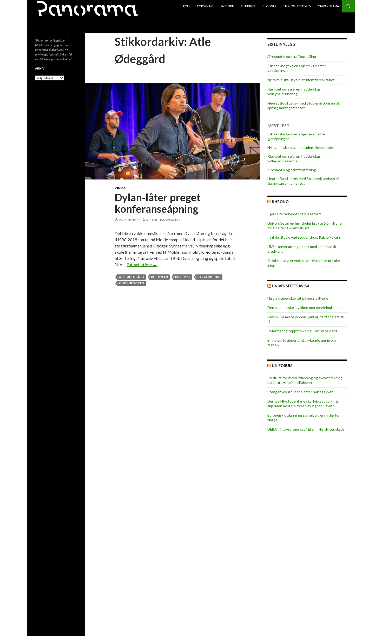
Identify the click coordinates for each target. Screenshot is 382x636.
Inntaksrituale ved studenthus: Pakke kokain (303, 237)
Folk (186, 6)
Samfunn (227, 6)
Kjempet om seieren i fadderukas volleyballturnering (294, 91)
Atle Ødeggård (131, 277)
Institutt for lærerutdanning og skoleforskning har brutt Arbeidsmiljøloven (305, 380)
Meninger (248, 6)
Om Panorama (328, 6)
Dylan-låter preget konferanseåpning (157, 203)
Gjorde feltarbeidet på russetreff (294, 214)
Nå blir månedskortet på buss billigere (297, 298)
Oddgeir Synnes (131, 283)
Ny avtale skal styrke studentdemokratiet (301, 80)
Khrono (280, 201)
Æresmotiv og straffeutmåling (291, 56)
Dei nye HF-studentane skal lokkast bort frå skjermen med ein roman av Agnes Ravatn (302, 403)
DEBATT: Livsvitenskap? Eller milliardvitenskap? (305, 429)
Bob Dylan (159, 277)
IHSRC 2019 (182, 277)
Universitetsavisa (290, 286)
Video (120, 188)
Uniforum (282, 365)
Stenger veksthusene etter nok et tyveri (300, 392)
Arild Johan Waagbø (163, 220)
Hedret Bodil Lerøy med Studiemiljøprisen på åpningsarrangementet (303, 105)
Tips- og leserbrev (297, 6)
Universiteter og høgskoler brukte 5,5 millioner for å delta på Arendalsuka (305, 225)
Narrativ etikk (209, 277)
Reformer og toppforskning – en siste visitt (302, 331)
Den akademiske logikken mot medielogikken (303, 307)
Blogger (269, 6)
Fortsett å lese (142, 264)
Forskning (205, 6)
